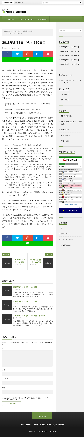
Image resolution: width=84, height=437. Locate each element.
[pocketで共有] (48, 54)
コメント (5, 348)
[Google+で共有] (28, 54)
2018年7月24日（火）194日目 (69, 51)
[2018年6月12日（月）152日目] (7, 291)
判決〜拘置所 (65, 135)
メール (5, 379)
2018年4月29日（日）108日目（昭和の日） (30, 315)
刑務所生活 (65, 130)
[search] (80, 2)
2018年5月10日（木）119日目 (25, 301)
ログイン (64, 228)
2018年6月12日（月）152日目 (25, 287)
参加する (79, 207)
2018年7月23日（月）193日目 (69, 55)
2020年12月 (65, 94)
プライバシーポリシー (25, 19)
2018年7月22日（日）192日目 (69, 60)
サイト (4, 387)
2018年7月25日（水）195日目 (69, 47)
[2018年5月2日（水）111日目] (48, 263)
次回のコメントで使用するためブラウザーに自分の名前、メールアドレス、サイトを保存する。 (26, 398)
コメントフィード (67, 239)
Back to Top (42, 416)
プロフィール (9, 19)
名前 (4, 370)
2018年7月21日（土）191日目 (69, 64)
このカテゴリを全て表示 (70, 204)
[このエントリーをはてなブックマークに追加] (38, 54)
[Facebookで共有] (7, 54)
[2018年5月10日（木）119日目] (7, 305)
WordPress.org (66, 245)
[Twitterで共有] (17, 54)
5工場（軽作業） (18, 48)
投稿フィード (65, 234)
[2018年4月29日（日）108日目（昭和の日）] (7, 319)
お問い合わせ (42, 19)
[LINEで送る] (27, 59)
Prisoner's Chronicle (48, 431)
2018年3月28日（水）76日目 (71, 80)
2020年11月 (65, 100)
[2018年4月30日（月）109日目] (7, 263)
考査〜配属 (65, 141)
